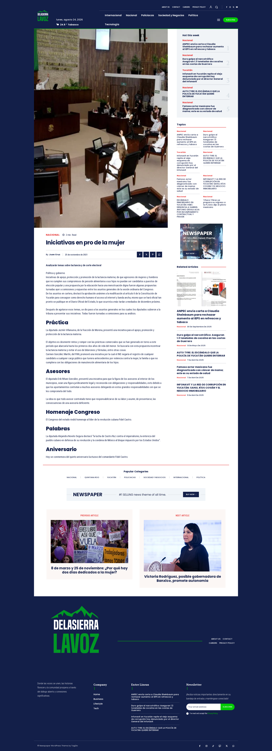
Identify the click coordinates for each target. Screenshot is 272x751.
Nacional (53, 235)
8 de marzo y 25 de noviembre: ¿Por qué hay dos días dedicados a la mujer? (89, 570)
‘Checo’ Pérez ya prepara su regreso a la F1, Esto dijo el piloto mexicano (214, 204)
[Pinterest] (153, 254)
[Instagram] (230, 7)
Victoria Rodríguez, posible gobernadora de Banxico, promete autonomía (182, 579)
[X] (233, 7)
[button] (216, 7)
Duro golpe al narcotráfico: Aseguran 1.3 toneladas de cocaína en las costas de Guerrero (202, 61)
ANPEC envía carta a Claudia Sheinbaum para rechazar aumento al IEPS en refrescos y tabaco (203, 47)
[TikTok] (213, 746)
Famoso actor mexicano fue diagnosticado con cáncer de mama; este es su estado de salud (202, 109)
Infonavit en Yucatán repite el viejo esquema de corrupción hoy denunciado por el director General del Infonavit (202, 77)
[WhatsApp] (159, 254)
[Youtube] (237, 7)
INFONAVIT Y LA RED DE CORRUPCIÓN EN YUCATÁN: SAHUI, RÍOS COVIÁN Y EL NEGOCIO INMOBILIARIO (214, 184)
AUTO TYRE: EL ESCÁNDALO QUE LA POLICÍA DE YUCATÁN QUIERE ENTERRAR (201, 94)
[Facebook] (226, 7)
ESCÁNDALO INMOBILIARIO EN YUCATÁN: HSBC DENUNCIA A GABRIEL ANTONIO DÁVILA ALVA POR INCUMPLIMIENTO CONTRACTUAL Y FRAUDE (188, 208)
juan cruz (54, 254)
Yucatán (187, 70)
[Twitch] (220, 746)
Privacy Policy (212, 713)
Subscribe (227, 706)
